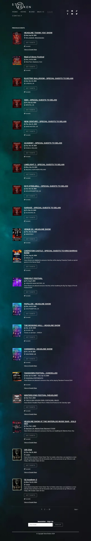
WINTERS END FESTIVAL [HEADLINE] (41, 395)
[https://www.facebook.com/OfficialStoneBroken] (67, 14)
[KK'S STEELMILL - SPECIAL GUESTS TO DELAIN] (17, 193)
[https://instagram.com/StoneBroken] (67, 11)
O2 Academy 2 (30, 480)
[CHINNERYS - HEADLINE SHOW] (17, 360)
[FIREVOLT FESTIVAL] (17, 286)
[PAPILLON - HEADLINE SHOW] (17, 315)
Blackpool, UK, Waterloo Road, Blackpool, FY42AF (40, 428)
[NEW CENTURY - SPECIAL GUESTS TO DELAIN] (17, 129)
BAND (32, 12)
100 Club (28, 450)
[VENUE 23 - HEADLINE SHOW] (17, 240)
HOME (15, 12)
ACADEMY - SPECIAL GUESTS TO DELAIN (43, 143)
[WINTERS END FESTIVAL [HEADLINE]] (17, 403)
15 (49, 509)
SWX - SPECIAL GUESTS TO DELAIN (40, 100)
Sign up (58, 524)
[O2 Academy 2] (17, 490)
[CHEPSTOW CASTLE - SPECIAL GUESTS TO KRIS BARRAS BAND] (17, 262)
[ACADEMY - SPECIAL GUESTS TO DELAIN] (17, 150)
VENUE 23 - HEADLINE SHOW (37, 229)
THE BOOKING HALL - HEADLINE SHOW (42, 325)
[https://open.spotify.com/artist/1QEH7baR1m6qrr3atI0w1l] (72, 11)
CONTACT (17, 16)
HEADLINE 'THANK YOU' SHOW (38, 33)
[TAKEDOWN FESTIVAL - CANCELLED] (17, 380)
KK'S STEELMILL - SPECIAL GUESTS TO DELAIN (46, 186)
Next (75, 509)
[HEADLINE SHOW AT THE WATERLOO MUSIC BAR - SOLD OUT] (17, 432)
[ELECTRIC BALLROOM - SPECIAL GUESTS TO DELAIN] (17, 86)
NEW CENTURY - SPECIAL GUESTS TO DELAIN (45, 121)
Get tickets (30, 42)
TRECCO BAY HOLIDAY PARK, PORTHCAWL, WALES (42, 400)
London (28, 454)
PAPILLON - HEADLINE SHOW (37, 304)
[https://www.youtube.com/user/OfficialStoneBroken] (72, 14)
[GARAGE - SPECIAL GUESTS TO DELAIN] (17, 215)
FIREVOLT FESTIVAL (33, 278)
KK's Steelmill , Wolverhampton (35, 38)
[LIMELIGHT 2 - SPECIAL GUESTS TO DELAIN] (17, 172)
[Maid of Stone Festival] (17, 64)
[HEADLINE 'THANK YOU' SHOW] (17, 44)
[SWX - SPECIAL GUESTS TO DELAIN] (17, 107)
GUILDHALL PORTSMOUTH (34, 378)
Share (28, 46)
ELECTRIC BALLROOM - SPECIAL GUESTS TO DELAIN (48, 78)
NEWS (23, 12)
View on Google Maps (30, 49)
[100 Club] (17, 460)
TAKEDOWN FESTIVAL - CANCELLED (40, 373)
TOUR (50, 12)
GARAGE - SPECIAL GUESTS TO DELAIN (42, 208)
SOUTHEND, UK (31, 354)
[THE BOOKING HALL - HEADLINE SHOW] (17, 336)
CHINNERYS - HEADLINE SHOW (38, 349)
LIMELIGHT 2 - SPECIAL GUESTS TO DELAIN (44, 164)
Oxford (28, 484)
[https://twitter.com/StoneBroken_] (76, 14)
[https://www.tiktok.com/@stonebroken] (76, 11)
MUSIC (40, 12)
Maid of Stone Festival (34, 57)
